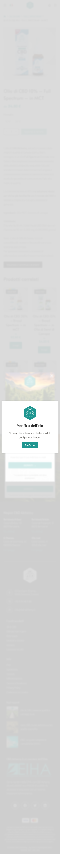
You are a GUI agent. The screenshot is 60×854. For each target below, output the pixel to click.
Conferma (30, 445)
